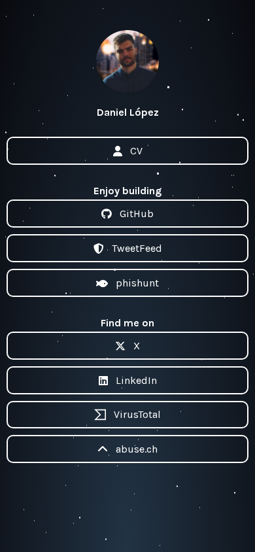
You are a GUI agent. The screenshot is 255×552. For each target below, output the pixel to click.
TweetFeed (137, 248)
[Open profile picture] (127, 61)
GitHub (137, 213)
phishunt (137, 283)
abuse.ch (137, 449)
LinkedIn (136, 380)
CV (136, 151)
